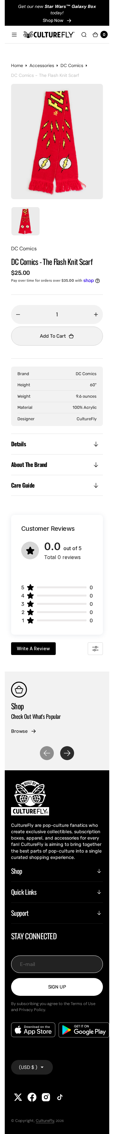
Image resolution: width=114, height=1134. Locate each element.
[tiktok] (60, 1097)
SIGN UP (57, 987)
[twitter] (18, 1097)
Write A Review (33, 648)
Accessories (41, 68)
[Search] (84, 34)
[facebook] (32, 1097)
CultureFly (45, 1120)
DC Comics (71, 68)
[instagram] (46, 1097)
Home (17, 68)
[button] (14, 34)
